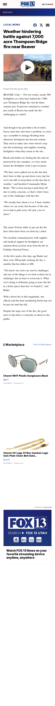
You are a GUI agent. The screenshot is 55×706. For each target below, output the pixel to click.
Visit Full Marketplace (42, 345)
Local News (11, 24)
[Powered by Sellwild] (47, 507)
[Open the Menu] (4, 4)
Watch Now (47, 4)
